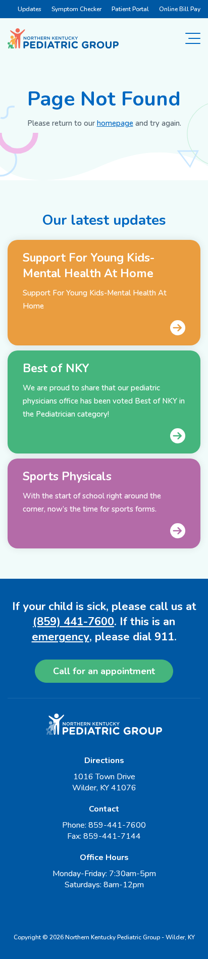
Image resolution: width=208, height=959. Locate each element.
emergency (60, 636)
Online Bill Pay (179, 9)
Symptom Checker (76, 9)
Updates (29, 9)
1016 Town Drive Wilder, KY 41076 (104, 782)
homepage (115, 123)
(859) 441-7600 (73, 621)
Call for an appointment (104, 671)
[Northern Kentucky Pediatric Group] (63, 38)
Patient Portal (130, 9)
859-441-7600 (117, 825)
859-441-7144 (112, 836)
